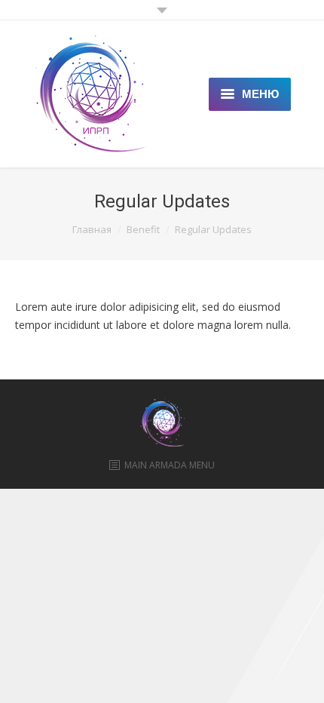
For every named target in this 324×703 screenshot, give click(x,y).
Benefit (143, 229)
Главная (92, 229)
